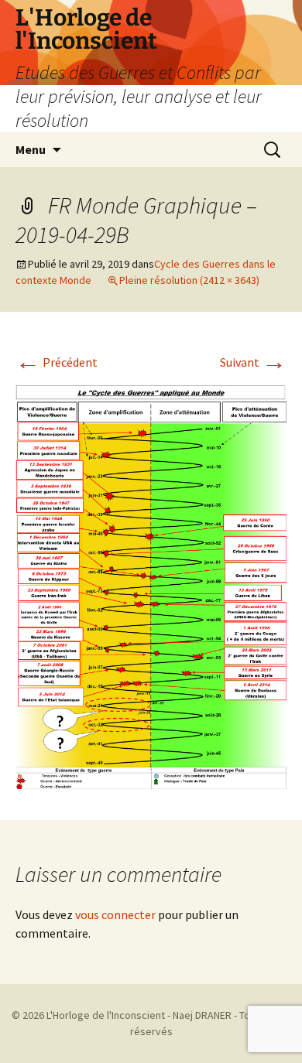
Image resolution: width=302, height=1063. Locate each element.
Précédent (56, 362)
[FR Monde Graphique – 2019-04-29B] (151, 582)
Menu (30, 149)
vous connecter (115, 914)
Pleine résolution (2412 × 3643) (189, 280)
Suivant (253, 362)
